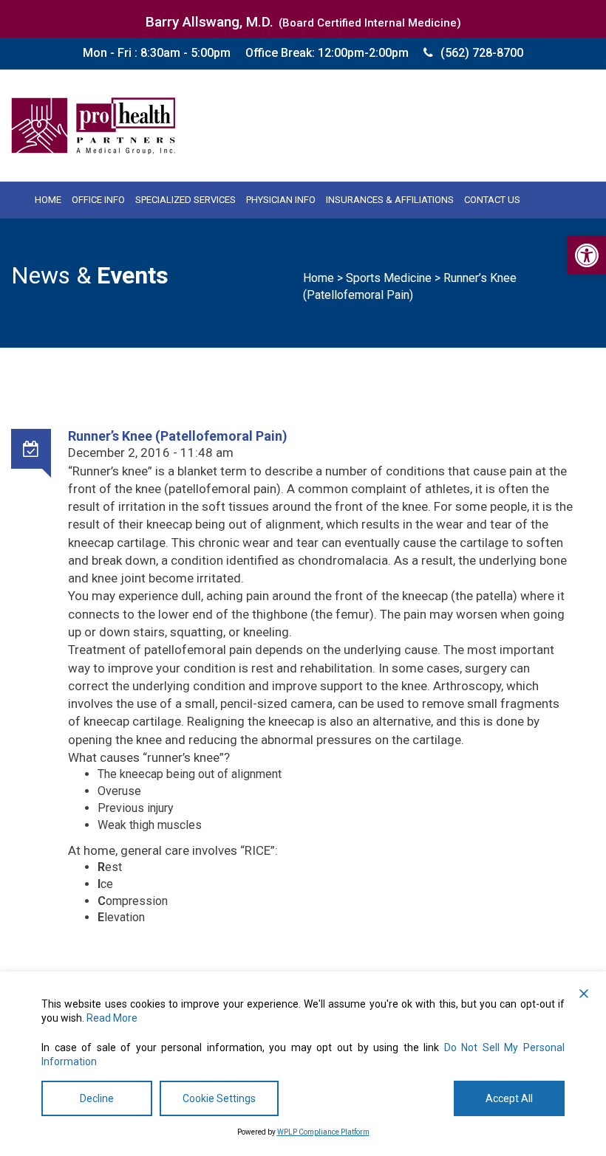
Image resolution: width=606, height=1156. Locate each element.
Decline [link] (97, 1098)
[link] (587, 255)
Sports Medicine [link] (389, 278)
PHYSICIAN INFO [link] (281, 199)
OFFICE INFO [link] (98, 199)
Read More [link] (111, 1018)
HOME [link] (48, 199)
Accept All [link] (509, 1098)
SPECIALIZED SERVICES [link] (185, 199)
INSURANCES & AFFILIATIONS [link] (390, 199)
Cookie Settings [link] (219, 1098)
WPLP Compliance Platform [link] (323, 1132)
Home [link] (318, 278)
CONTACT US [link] (492, 199)
